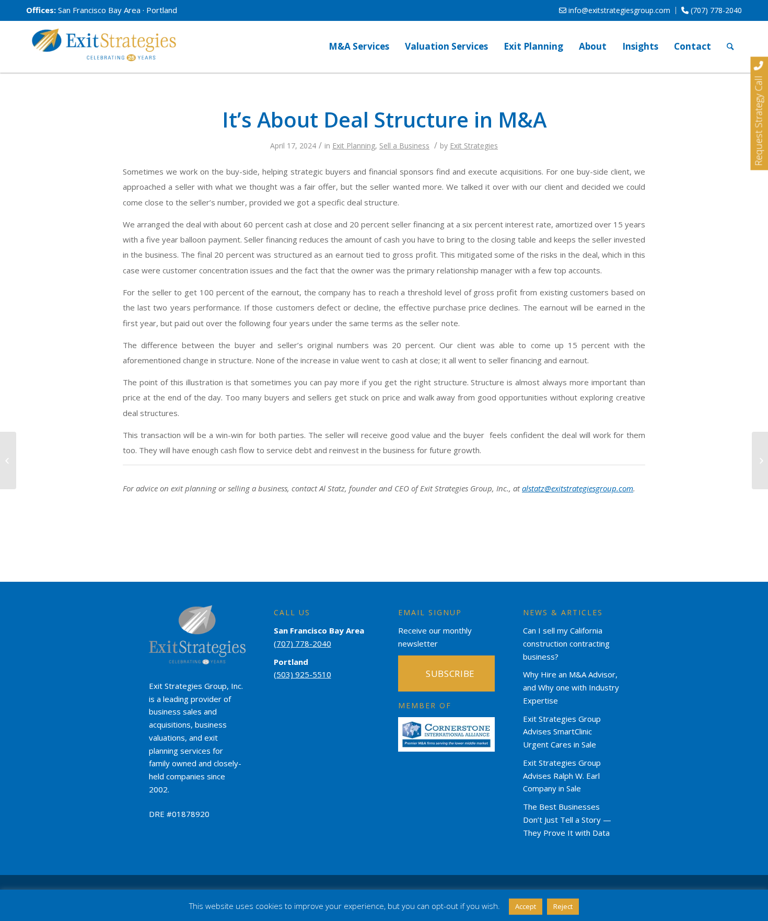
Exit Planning (353, 146)
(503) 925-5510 (302, 674)
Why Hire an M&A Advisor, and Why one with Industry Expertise (571, 687)
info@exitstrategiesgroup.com (618, 10)
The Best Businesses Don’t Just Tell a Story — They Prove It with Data (567, 819)
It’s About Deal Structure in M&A (384, 119)
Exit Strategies (474, 146)
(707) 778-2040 (715, 10)
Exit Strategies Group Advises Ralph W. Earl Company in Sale (562, 775)
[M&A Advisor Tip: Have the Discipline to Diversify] (8, 460)
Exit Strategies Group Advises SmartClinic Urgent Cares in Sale (562, 731)
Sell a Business (404, 146)
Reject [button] (563, 906)
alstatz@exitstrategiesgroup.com (577, 488)
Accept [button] (525, 906)
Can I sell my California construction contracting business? (566, 643)
